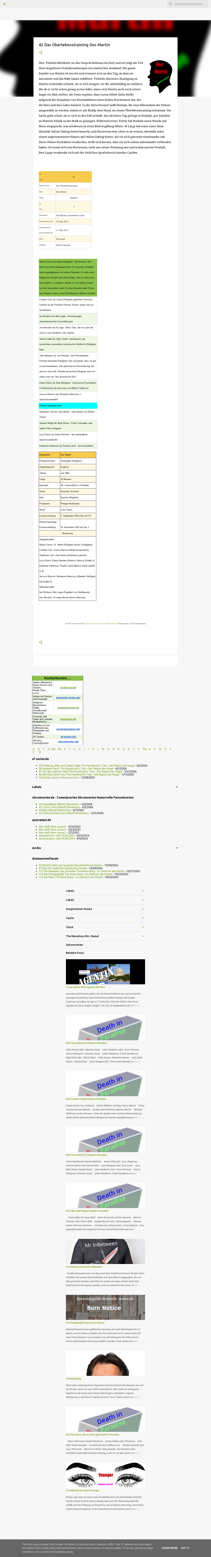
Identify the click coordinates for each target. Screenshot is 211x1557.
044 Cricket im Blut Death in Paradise (86, 1099)
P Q (121, 749)
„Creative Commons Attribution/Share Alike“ (100, 623)
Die (59, 749)
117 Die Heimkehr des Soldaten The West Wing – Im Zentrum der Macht (81, 871)
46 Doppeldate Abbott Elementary (59, 804)
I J (87, 749)
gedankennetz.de (68, 707)
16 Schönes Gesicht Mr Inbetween (84, 1266)
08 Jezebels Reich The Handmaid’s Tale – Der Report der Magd (76, 768)
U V (152, 749)
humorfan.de (68, 719)
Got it (185, 1548)
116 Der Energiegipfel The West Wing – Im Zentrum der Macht (75, 874)
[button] (41, 52)
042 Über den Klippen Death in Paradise (87, 1211)
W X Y (165, 749)
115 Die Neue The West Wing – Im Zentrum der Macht (70, 877)
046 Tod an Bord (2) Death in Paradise (86, 1043)
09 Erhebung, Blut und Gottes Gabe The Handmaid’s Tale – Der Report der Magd (86, 765)
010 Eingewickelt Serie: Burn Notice (85, 1322)
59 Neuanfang (73, 1378)
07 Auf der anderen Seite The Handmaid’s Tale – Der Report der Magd (80, 771)
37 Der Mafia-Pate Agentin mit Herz (85, 987)
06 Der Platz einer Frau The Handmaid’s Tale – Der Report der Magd (79, 774)
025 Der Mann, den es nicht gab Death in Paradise (92, 1434)
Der (54, 749)
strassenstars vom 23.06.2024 (57, 835)
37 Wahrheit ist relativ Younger (82, 1490)
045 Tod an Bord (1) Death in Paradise (86, 1155)
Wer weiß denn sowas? (52, 826)
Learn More (169, 1548)
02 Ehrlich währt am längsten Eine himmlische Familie (70, 865)
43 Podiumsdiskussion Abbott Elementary (64, 813)
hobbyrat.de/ (68, 687)
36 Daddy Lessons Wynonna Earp (59, 777)
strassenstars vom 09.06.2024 (57, 838)
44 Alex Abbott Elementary (55, 810)
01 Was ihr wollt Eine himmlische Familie (63, 868)
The (144, 749)
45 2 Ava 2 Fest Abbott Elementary (59, 807)
